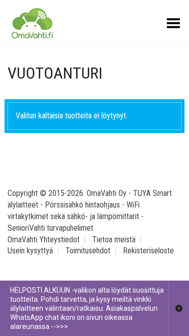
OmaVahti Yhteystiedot (44, 239)
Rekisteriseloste (148, 250)
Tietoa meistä (114, 239)
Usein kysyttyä (30, 250)
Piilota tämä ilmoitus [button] (178, 308)
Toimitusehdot (88, 250)
